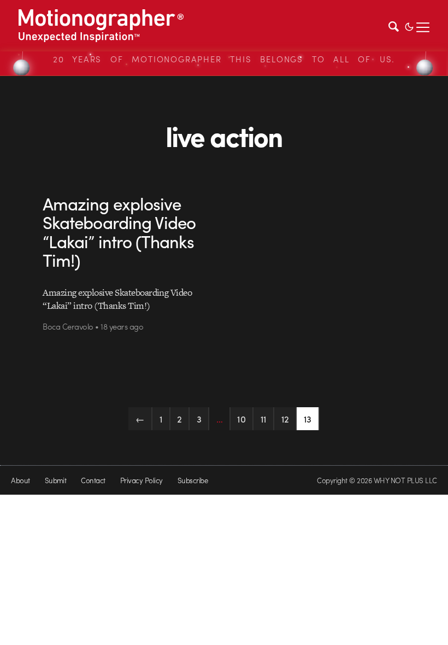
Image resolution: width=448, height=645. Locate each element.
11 (264, 418)
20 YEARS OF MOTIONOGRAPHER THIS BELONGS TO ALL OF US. (224, 59)
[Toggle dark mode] (409, 26)
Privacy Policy (141, 480)
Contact (93, 480)
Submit (56, 480)
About (20, 480)
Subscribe (193, 480)
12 (285, 418)
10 (241, 418)
